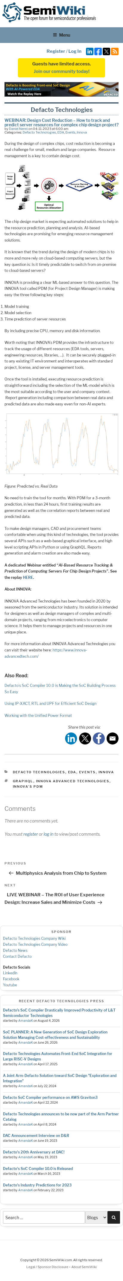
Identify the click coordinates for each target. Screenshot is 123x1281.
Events (70, 132)
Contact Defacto (17, 956)
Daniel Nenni (18, 129)
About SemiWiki (84, 1267)
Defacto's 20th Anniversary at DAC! (33, 1152)
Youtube (10, 985)
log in (48, 834)
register (30, 834)
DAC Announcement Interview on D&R (36, 1135)
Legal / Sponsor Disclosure (47, 1267)
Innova (82, 132)
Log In (75, 51)
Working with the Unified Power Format (38, 715)
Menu (64, 35)
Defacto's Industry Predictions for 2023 (37, 1185)
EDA (60, 132)
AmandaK (25, 1021)
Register (56, 51)
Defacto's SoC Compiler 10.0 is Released (38, 1168)
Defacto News (15, 950)
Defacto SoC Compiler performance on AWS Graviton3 (50, 1097)
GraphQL (23, 781)
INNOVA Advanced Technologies (73, 781)
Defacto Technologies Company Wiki (34, 938)
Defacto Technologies (39, 132)
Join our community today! (62, 71)
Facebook (11, 979)
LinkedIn (10, 973)
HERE (28, 577)
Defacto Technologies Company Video (35, 944)
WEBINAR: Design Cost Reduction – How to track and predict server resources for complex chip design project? (61, 122)
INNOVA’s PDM (28, 786)
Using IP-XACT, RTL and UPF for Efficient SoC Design (50, 703)
